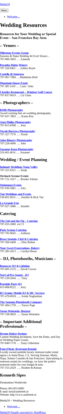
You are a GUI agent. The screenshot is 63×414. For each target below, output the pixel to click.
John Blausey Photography (16, 140)
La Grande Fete (9, 203)
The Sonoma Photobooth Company (21, 302)
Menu (4, 10)
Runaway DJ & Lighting (15, 265)
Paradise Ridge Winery (14, 65)
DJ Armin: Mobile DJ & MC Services (22, 293)
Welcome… (13, 16)
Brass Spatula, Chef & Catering (19, 239)
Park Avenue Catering (13, 230)
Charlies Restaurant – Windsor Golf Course (26, 92)
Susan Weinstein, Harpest (15, 311)
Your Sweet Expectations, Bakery (20, 248)
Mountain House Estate (14, 83)
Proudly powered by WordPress (28, 412)
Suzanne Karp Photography (16, 149)
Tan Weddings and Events (15, 194)
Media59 (5, 4)
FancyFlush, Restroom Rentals (18, 348)
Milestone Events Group (14, 52)
